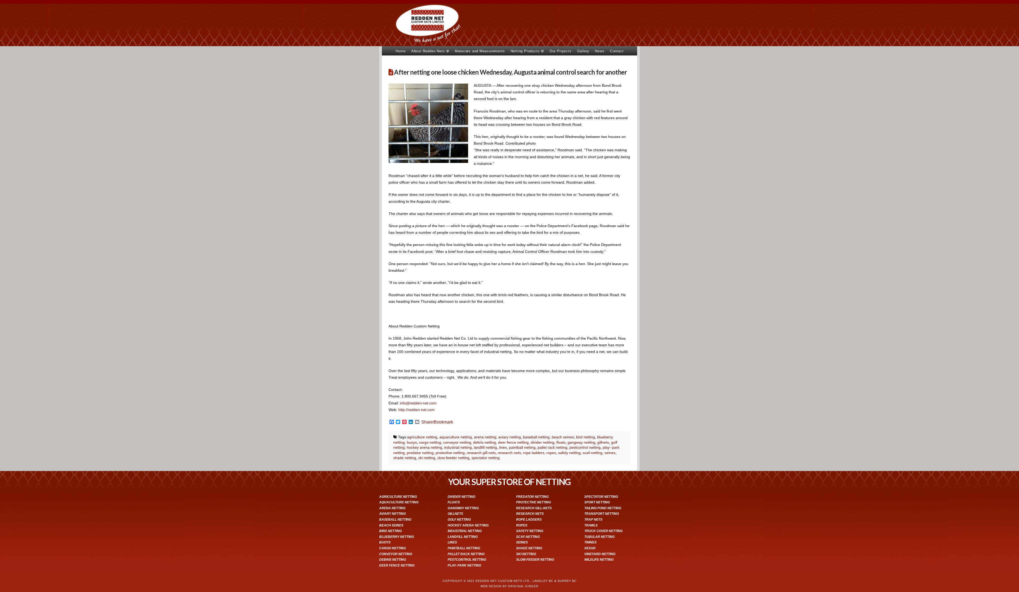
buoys (412, 442)
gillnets (603, 442)
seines (610, 453)
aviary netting (509, 437)
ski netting (426, 458)
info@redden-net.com (418, 403)
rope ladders (533, 453)
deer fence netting (513, 442)
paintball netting (522, 447)
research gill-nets (481, 453)
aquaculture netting (455, 437)
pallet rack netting (552, 447)
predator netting (420, 453)
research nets (509, 453)
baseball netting (536, 437)
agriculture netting (422, 437)
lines (503, 447)
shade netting (404, 458)
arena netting (485, 437)
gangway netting (581, 442)
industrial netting (458, 447)
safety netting (569, 453)
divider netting (542, 442)
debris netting (484, 442)
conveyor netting (457, 442)
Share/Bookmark (437, 422)
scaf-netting (592, 453)
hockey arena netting (424, 447)
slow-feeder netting (453, 458)
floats (560, 442)
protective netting (450, 453)
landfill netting (485, 447)
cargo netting (430, 442)
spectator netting (486, 458)
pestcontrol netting (585, 447)
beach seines (563, 437)
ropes (551, 453)
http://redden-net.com (416, 410)
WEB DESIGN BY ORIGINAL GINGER (509, 586)
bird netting (585, 437)
